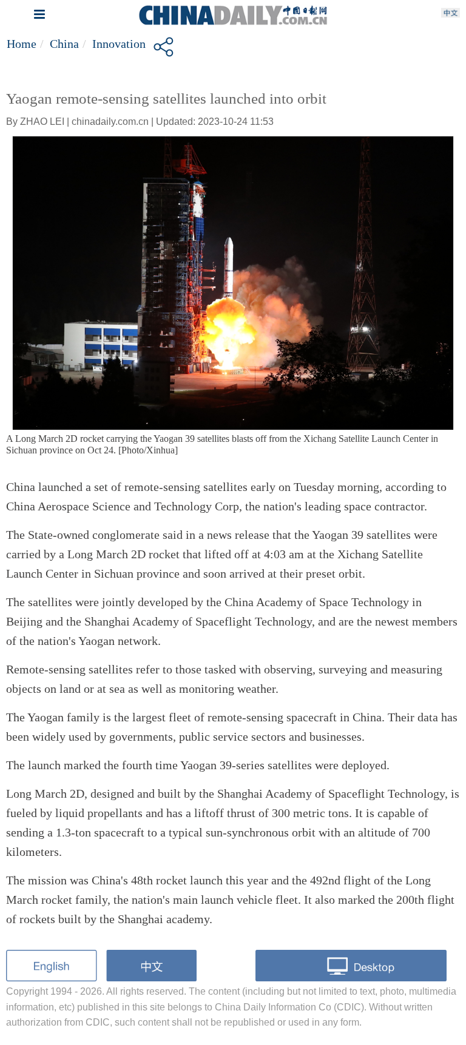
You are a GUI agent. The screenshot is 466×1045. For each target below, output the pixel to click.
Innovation (119, 43)
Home (21, 43)
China (64, 43)
